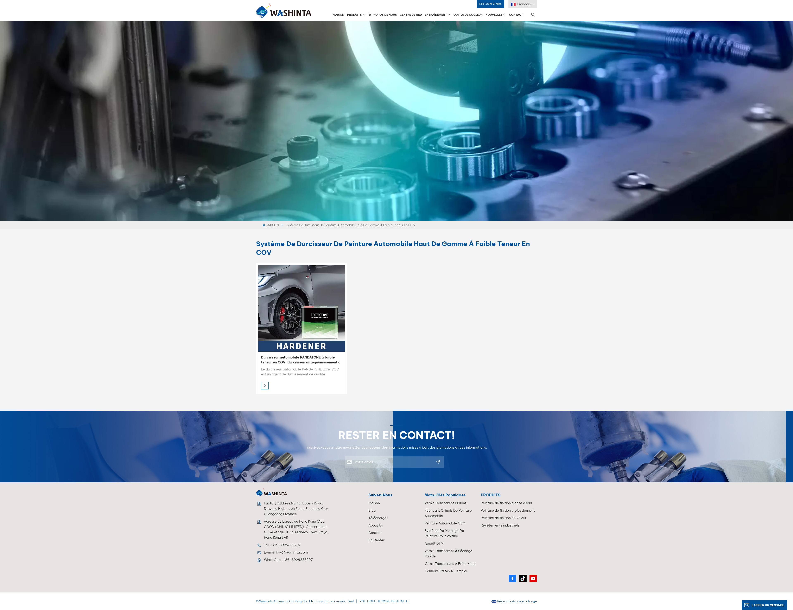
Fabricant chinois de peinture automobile (448, 513)
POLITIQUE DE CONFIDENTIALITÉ (385, 601)
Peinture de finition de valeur (503, 518)
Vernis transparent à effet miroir (450, 564)
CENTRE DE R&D (411, 14)
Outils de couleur (468, 14)
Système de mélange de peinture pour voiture (444, 533)
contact (375, 533)
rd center (376, 540)
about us (375, 525)
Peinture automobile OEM (445, 523)
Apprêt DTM (434, 543)
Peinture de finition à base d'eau (506, 503)
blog (372, 510)
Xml (351, 601)
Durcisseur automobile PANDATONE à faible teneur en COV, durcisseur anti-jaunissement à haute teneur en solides (301, 360)
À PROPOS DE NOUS (383, 14)
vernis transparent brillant (445, 503)
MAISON (338, 14)
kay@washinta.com (292, 552)
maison (374, 503)
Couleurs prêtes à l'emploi (446, 571)
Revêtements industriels (500, 525)
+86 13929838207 (286, 545)
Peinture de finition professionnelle (508, 510)
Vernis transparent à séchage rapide (448, 553)
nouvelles (494, 14)
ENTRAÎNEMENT (436, 14)
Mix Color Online (490, 4)
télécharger (378, 518)
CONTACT (516, 14)
